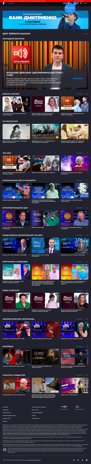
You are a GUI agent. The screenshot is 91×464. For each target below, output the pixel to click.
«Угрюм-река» (32, 433)
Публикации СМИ (35, 418)
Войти (85, 3)
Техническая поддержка (37, 412)
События (34, 415)
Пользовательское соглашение (39, 407)
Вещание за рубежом (80, 409)
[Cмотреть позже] (57, 114)
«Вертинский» (53, 433)
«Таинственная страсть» (62, 433)
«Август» (4, 433)
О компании (5, 407)
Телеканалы (79, 445)
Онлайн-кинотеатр (7, 412)
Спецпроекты (5, 409)
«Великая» (47, 433)
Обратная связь (35, 409)
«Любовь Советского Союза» (13, 433)
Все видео (5, 421)
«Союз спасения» (24, 433)
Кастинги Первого (6, 418)
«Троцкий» (42, 433)
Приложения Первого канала (9, 415)
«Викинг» (37, 433)
